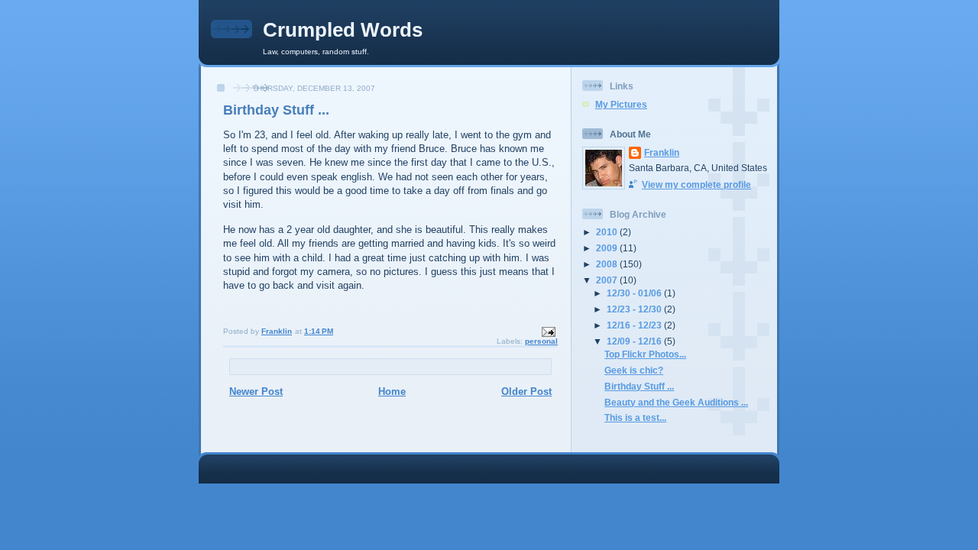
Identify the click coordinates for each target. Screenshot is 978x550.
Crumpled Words (343, 29)
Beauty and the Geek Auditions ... (676, 402)
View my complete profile (696, 184)
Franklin (661, 152)
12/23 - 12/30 (635, 309)
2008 (608, 264)
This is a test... (635, 417)
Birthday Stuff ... (639, 386)
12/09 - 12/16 (635, 341)
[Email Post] (548, 331)
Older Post (526, 391)
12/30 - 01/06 (635, 293)
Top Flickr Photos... (645, 354)
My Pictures (621, 104)
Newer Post (256, 391)
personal (541, 341)
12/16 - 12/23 (635, 325)
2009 (608, 248)
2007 (608, 280)
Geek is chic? (633, 370)
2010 (608, 232)
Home (392, 391)
